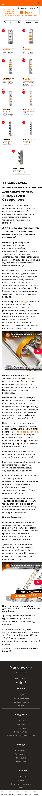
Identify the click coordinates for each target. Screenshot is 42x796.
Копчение (21, 705)
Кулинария (21, 761)
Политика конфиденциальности (21, 735)
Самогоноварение (21, 698)
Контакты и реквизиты (21, 784)
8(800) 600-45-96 (23, 667)
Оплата (21, 720)
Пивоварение (21, 754)
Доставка (21, 724)
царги (30, 378)
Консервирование (21, 702)
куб (25, 301)
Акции (21, 694)
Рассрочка (21, 728)
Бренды (21, 780)
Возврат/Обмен (21, 732)
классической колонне (27, 431)
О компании (21, 776)
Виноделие (21, 758)
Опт (21, 787)
